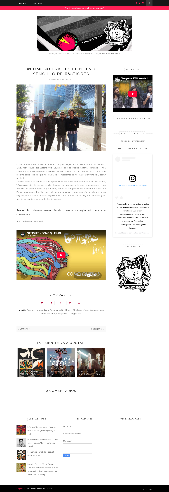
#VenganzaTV (62, 313)
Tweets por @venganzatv (133, 141)
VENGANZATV (23, 3)
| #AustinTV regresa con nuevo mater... (90, 372)
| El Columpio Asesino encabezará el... (60, 371)
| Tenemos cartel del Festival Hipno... (31, 372)
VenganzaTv (21, 489)
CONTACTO (38, 3)
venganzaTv (75, 313)
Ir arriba (147, 489)
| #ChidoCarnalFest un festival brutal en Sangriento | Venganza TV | (42, 430)
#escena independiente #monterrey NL (45, 310)
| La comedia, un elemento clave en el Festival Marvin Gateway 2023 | (42, 443)
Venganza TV (147, 233)
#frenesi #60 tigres (73, 310)
